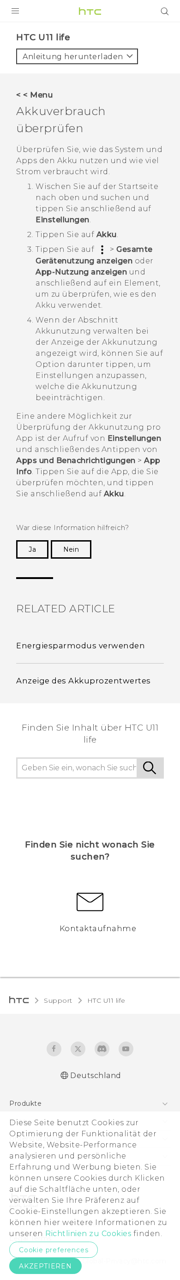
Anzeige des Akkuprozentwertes (83, 680)
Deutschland (95, 1075)
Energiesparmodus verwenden (80, 645)
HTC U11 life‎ (106, 1000)
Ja (32, 549)
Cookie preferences (53, 1250)
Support (58, 1000)
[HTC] (90, 11)
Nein (71, 549)
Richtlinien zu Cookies (87, 1233)
